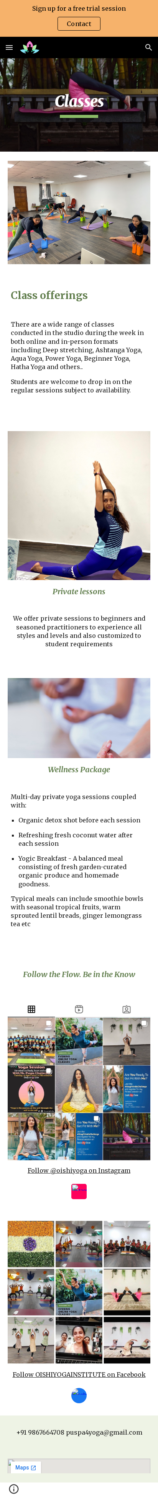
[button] (9, 47)
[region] (79, 18)
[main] (79, 105)
